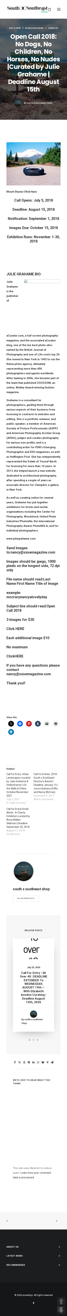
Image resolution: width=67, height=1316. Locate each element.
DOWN (61, 1310)
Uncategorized (36, 28)
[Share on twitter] (20, 1062)
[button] (59, 9)
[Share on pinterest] (29, 1062)
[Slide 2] (34, 1040)
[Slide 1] (30, 1040)
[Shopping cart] (48, 9)
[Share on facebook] (15, 1062)
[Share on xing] (47, 1062)
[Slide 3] (37, 1040)
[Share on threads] (24, 1062)
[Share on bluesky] (43, 1062)
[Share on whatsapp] (38, 1062)
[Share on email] (52, 1062)
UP (61, 1301)
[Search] (41, 9)
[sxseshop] (27, 9)
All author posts (26, 898)
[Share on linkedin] (33, 1062)
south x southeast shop (40, 103)
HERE (20, 629)
